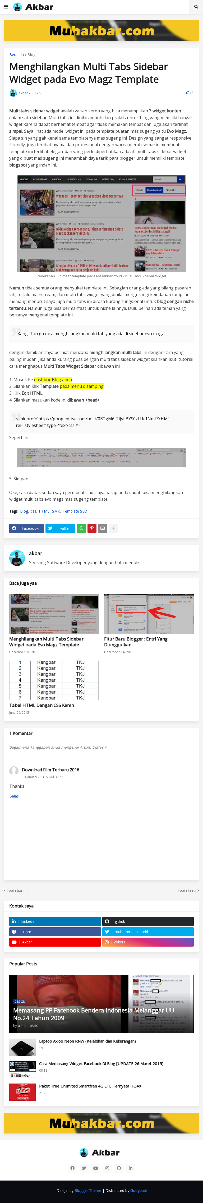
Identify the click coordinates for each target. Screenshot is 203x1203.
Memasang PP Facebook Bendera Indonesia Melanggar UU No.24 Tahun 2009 (93, 1013)
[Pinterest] (91, 528)
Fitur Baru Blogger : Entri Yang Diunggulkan (136, 642)
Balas (14, 796)
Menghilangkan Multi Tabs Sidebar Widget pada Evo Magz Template (46, 642)
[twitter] (84, 1168)
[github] (118, 1168)
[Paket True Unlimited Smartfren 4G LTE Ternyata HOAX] (22, 1092)
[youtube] (95, 1168)
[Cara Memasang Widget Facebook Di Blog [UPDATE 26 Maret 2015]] (22, 1069)
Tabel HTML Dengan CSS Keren (41, 705)
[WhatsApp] (81, 528)
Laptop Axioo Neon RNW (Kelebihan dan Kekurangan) (87, 1041)
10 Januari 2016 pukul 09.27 (42, 777)
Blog (31, 55)
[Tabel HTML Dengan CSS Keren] (54, 680)
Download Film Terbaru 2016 (50, 770)
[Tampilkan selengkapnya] (113, 528)
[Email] (102, 528)
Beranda (16, 55)
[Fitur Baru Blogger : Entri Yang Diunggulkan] (149, 614)
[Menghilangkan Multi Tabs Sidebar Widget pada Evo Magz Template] (54, 614)
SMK (56, 511)
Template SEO (75, 511)
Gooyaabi (138, 1190)
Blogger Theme (88, 1190)
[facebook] (72, 1168)
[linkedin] (130, 1168)
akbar (35, 553)
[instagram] (107, 1168)
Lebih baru (16, 890)
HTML (44, 511)
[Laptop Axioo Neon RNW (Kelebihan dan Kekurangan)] (22, 1047)
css (33, 511)
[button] (6, 6)
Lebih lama (187, 890)
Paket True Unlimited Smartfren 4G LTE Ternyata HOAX (90, 1086)
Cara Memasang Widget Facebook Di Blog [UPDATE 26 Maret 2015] (101, 1063)
